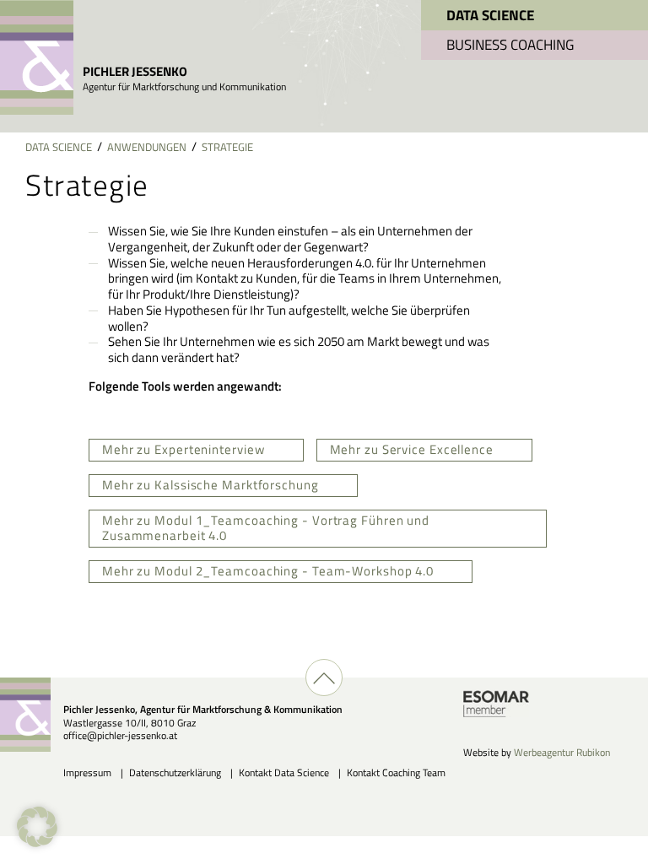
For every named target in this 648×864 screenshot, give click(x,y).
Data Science (490, 14)
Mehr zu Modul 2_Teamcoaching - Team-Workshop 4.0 (268, 570)
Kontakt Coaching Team (396, 772)
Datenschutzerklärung (175, 772)
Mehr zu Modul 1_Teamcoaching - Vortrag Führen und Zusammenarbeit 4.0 (265, 528)
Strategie (227, 146)
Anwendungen (146, 146)
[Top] (324, 677)
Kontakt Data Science (284, 772)
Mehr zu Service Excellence (412, 449)
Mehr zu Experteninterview (183, 449)
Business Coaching (510, 44)
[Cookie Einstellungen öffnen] (37, 842)
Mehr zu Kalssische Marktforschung (210, 484)
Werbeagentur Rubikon (562, 752)
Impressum (87, 772)
